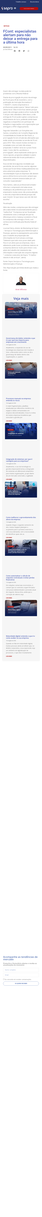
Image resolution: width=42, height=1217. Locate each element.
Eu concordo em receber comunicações (18, 979)
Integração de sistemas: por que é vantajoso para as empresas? (19, 460)
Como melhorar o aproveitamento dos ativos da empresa (21, 518)
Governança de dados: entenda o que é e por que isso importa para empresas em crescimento (20, 340)
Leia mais (9, 360)
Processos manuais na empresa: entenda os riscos (18, 399)
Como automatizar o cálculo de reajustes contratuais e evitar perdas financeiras (20, 578)
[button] (15, 8)
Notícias (6, 26)
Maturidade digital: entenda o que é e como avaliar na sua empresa (20, 637)
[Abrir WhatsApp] (37, 1212)
